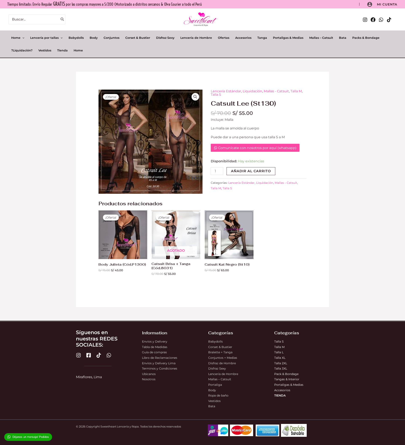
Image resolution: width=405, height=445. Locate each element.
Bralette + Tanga (220, 352)
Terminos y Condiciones (159, 368)
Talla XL (279, 358)
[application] (22, 37)
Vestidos (214, 401)
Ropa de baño (218, 395)
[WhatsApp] (381, 19)
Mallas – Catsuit (219, 379)
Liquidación (252, 91)
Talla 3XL (280, 368)
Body (212, 390)
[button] (387, 4)
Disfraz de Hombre (222, 363)
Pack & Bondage (286, 374)
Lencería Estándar (226, 91)
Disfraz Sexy (217, 368)
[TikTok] (389, 19)
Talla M (296, 91)
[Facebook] (373, 19)
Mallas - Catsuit (276, 91)
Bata (211, 406)
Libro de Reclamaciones (159, 358)
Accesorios (282, 390)
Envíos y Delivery (154, 341)
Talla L (279, 352)
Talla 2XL (280, 363)
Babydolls (215, 341)
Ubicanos (149, 374)
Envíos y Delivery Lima (159, 363)
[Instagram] (365, 19)
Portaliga (215, 385)
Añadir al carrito (251, 171)
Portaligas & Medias (288, 385)
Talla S (216, 95)
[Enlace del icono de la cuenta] (369, 4)
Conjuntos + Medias (222, 358)
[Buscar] (62, 19)
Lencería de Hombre (223, 374)
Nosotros (148, 379)
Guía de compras (154, 352)
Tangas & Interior (286, 379)
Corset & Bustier (220, 347)
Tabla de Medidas (154, 347)
